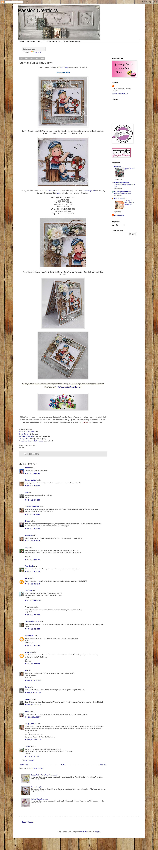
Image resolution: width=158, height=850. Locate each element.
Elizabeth (28, 699)
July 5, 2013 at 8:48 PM (32, 529)
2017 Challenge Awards (52, 41)
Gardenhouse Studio (121, 182)
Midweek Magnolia (26, 436)
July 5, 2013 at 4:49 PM (32, 500)
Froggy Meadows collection (122, 193)
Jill (26, 670)
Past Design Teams (33, 41)
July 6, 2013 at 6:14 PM (32, 615)
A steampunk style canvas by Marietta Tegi (129, 202)
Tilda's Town (63, 67)
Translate (38, 52)
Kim (26, 492)
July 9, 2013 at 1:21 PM (32, 664)
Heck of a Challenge (26, 432)
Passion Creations (38, 10)
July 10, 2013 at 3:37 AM (33, 680)
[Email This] (29, 454)
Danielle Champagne (32, 506)
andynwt (83, 832)
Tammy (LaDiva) (30, 480)
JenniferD (28, 535)
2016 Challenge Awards (72, 41)
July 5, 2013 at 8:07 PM (32, 514)
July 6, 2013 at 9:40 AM (32, 559)
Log (58, 193)
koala (27, 578)
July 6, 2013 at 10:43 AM (33, 600)
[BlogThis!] (31, 454)
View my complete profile (120, 93)
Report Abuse (27, 822)
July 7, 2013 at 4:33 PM (32, 645)
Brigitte (27, 521)
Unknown (28, 652)
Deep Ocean (23, 434)
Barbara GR (29, 636)
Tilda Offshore (49, 191)
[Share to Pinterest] (38, 454)
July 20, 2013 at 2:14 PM (33, 756)
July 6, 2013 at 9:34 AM (32, 541)
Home (22, 41)
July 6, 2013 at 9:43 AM (32, 584)
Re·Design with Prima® (122, 192)
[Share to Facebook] (36, 454)
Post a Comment (28, 760)
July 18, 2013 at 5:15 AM (33, 717)
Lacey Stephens (30, 724)
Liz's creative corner (32, 621)
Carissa (27, 746)
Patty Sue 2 (29, 566)
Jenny (27, 711)
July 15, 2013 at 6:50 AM (33, 692)
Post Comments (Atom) (36, 768)
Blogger (97, 832)
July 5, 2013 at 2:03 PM (32, 486)
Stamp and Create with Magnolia (31, 441)
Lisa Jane (28, 591)
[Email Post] (24, 454)
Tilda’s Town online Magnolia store (68, 387)
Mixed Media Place (120, 199)
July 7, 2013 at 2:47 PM (32, 629)
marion (27, 468)
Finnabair (117, 166)
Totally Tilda (23, 438)
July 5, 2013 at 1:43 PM (32, 473)
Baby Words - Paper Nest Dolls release (44, 775)
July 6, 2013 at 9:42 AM (32, 572)
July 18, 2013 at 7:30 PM (33, 740)
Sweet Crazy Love (37, 787)
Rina (26, 547)
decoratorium (119, 215)
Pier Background (89, 191)
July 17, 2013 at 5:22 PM (33, 705)
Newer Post (24, 765)
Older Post (102, 765)
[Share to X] (33, 454)
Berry (27, 687)
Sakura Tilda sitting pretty (39, 799)
